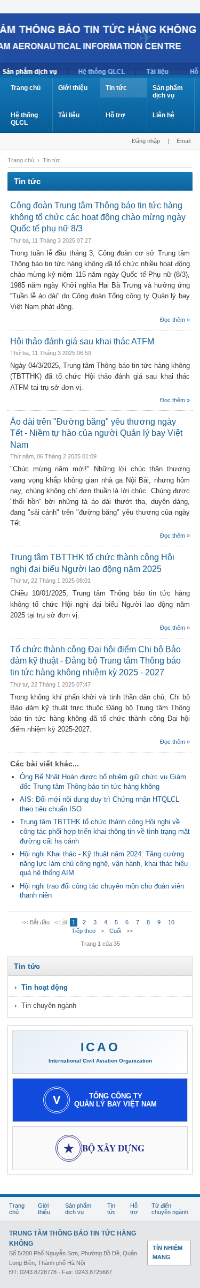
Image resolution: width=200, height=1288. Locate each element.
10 (171, 922)
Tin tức (116, 88)
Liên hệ (163, 115)
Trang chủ (26, 88)
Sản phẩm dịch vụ (168, 91)
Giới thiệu (72, 88)
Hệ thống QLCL (24, 118)
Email (183, 141)
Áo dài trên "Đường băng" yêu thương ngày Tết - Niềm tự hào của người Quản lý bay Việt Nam (96, 433)
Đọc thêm (172, 320)
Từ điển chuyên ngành (169, 1208)
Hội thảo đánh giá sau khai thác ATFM (82, 341)
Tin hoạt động (44, 987)
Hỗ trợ (115, 115)
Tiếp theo (83, 931)
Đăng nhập (146, 141)
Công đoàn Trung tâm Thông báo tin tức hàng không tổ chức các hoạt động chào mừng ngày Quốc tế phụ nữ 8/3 (98, 217)
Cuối (115, 931)
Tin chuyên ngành (48, 1005)
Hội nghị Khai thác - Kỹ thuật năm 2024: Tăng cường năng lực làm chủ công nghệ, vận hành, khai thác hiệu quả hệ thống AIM (104, 863)
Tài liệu (68, 115)
